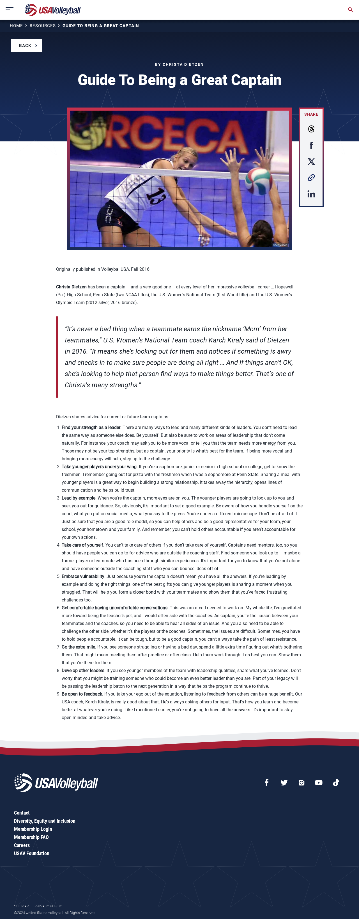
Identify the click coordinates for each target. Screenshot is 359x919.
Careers (22, 845)
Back (25, 45)
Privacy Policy (48, 906)
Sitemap (21, 906)
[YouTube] (319, 782)
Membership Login (33, 829)
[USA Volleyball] (53, 10)
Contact (22, 813)
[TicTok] (336, 782)
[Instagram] (301, 782)
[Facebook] (266, 782)
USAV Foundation (31, 853)
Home (16, 25)
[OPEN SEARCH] (350, 10)
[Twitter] (284, 782)
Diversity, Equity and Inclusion (44, 821)
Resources (43, 25)
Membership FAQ (31, 837)
